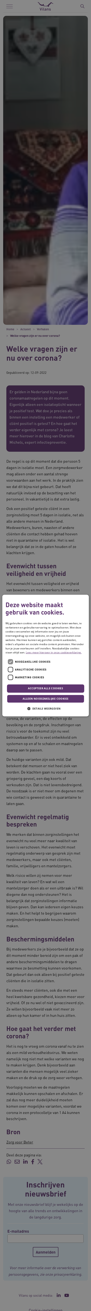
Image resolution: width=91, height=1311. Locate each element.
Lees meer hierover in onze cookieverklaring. (53, 652)
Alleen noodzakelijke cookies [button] (45, 698)
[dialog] (45, 655)
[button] (45, 708)
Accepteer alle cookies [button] (45, 688)
